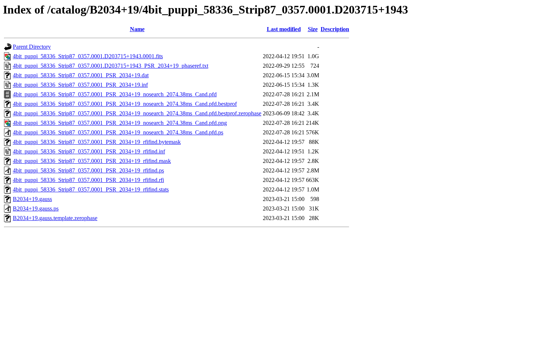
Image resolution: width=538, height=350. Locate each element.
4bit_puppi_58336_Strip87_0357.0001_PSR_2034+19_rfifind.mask (92, 161)
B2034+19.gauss (32, 199)
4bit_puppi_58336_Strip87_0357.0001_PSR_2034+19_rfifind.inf (89, 151)
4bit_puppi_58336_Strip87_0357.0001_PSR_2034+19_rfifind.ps (88, 170)
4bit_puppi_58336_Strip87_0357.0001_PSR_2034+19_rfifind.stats (91, 189)
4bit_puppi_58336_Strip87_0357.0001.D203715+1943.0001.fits (88, 56)
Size (313, 29)
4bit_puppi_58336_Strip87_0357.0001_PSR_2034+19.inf (80, 85)
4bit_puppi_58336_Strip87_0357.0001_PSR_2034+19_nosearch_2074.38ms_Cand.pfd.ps (118, 132)
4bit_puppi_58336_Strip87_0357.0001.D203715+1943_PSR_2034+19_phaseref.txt (110, 66)
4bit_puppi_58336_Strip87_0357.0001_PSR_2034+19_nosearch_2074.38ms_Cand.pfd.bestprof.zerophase (137, 113)
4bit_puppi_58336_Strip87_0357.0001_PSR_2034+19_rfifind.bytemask (97, 142)
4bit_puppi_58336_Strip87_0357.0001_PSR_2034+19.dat (81, 75)
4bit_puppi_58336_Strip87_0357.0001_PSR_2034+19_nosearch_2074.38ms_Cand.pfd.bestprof (125, 104)
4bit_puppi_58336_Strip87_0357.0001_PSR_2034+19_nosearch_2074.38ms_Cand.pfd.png (120, 123)
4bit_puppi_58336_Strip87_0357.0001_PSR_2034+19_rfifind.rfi (88, 180)
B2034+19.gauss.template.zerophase (55, 218)
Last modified (284, 29)
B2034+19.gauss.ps (36, 208)
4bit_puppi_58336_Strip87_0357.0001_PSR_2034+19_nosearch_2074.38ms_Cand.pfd (115, 94)
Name (137, 29)
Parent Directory (32, 47)
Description (335, 29)
